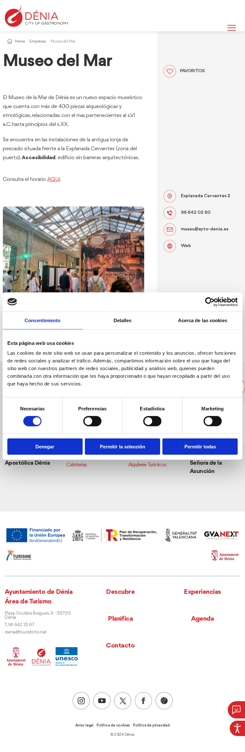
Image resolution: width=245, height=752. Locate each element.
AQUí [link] (53, 179)
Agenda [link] (202, 619)
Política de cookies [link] (113, 725)
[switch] (92, 421)
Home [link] (20, 41)
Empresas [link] (37, 41)
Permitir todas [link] (200, 446)
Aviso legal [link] (84, 725)
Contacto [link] (120, 645)
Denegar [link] (44, 446)
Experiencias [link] (202, 592)
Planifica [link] (120, 619)
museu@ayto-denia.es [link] (204, 229)
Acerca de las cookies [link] (202, 320)
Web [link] (186, 246)
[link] (237, 728)
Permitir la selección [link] (122, 446)
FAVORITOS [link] (192, 71)
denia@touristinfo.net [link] (26, 632)
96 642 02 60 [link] (196, 212)
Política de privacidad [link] (151, 725)
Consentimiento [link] (42, 320)
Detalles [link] (123, 320)
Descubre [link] (120, 592)
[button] (7, 494)
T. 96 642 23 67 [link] (19, 625)
